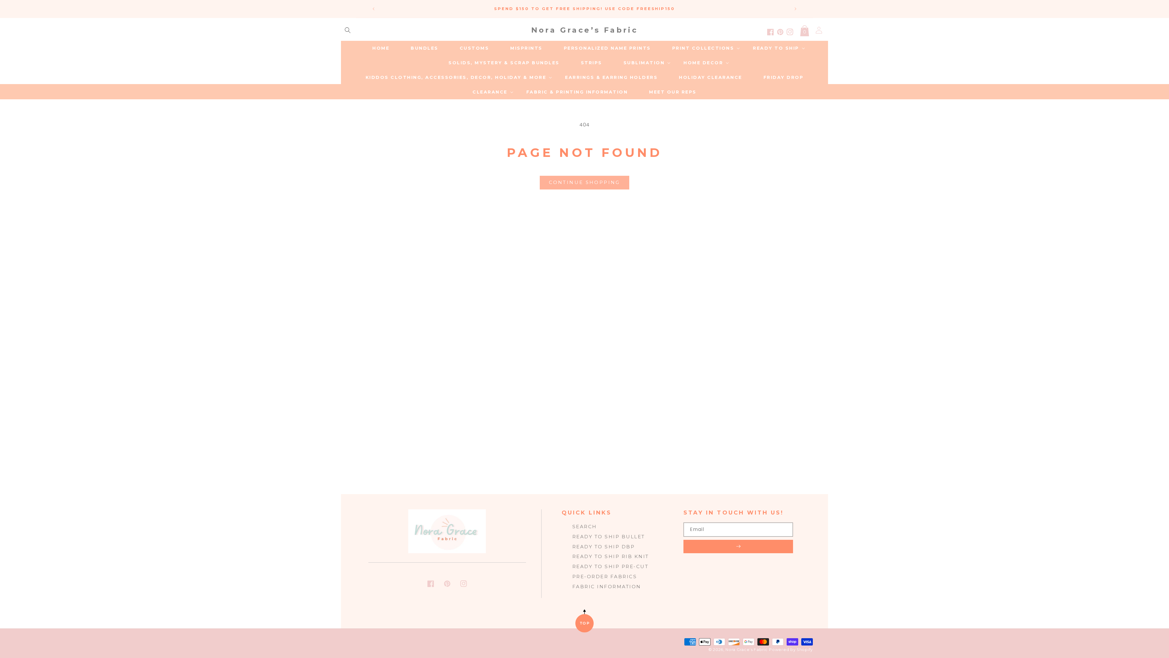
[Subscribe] (738, 546)
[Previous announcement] (373, 9)
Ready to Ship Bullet (608, 536)
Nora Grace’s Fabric (746, 649)
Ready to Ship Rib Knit (610, 556)
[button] (347, 30)
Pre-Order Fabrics (604, 576)
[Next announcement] (795, 9)
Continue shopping (584, 182)
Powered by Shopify (791, 649)
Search (584, 526)
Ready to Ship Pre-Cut (610, 566)
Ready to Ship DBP (603, 547)
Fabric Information (606, 586)
